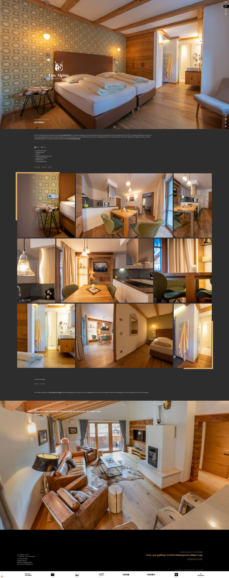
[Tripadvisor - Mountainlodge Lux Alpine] (199, 574)
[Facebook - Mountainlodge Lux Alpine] (227, 123)
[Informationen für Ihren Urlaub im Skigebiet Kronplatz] (51, 574)
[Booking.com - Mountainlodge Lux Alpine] (175, 574)
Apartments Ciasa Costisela (195, 559)
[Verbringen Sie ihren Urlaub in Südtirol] (75, 574)
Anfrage (44, 167)
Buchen (50, 167)
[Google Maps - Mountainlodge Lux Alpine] (227, 126)
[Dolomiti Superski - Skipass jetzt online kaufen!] (150, 574)
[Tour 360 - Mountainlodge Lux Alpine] (227, 115)
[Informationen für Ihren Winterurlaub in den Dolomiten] (124, 574)
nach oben (1, 525)
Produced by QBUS (199, 570)
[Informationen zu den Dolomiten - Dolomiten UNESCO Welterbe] (100, 574)
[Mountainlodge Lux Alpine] (44, 13)
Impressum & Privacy (178, 570)
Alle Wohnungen (39, 419)
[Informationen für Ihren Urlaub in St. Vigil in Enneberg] (27, 574)
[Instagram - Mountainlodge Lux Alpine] (227, 119)
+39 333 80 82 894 (22, 559)
